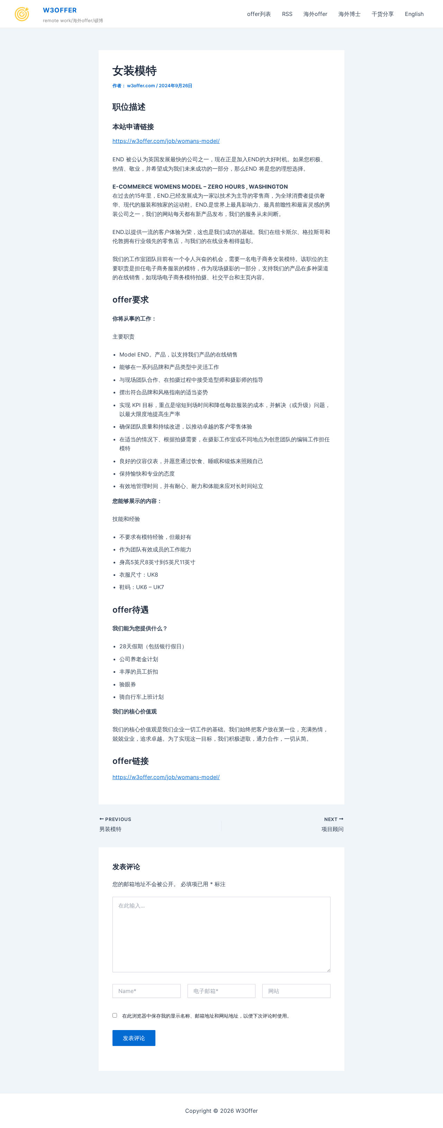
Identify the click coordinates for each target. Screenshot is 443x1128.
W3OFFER (60, 10)
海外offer (315, 13)
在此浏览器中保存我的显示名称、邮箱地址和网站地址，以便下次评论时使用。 (207, 1016)
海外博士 (349, 13)
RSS (287, 13)
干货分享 (383, 13)
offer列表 (259, 13)
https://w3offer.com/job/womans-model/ (166, 140)
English (414, 13)
